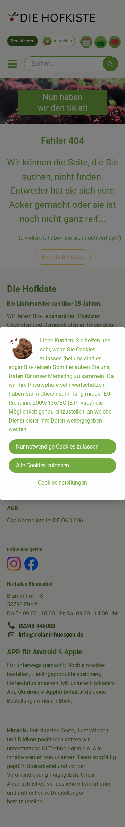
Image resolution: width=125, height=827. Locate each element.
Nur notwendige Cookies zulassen (57, 446)
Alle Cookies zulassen (42, 465)
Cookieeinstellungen (62, 482)
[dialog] (62, 413)
